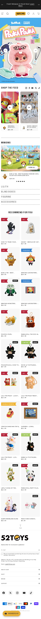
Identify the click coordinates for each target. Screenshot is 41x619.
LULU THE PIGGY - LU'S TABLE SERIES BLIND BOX (9, 457)
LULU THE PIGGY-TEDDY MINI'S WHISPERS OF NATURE (29, 395)
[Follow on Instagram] (17, 592)
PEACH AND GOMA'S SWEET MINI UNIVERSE (28, 518)
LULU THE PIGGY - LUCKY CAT (9, 395)
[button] (5, 50)
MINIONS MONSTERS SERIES (8, 303)
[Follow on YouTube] (24, 592)
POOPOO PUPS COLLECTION (6, 334)
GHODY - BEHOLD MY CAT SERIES (30, 242)
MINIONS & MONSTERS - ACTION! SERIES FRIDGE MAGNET (29, 303)
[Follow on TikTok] (31, 592)
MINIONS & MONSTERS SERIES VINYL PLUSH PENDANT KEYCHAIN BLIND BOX (30, 272)
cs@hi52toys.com (10, 564)
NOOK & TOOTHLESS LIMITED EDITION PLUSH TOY (29, 365)
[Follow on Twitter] (10, 592)
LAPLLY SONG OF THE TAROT (8, 488)
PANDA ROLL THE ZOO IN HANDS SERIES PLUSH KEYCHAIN (29, 334)
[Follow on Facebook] (3, 592)
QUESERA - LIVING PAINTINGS (27, 426)
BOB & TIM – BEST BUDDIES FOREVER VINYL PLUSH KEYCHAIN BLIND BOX (9, 272)
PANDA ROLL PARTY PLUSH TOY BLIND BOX (30, 488)
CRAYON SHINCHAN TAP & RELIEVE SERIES (10, 426)
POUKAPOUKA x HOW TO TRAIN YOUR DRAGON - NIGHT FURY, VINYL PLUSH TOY (10, 365)
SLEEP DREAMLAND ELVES (9, 518)
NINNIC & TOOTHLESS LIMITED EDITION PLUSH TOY (29, 457)
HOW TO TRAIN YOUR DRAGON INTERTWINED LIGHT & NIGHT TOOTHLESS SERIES (9, 242)
